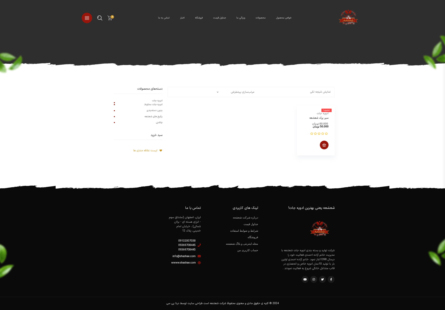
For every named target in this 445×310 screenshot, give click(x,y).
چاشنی (159, 122)
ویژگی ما (240, 18)
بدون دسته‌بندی (155, 110)
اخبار (182, 18)
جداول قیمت (219, 18)
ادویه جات (323, 113)
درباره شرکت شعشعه (245, 217)
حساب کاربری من (247, 250)
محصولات (261, 18)
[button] (303, 112)
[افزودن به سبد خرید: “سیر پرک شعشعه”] (324, 145)
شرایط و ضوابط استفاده (244, 230)
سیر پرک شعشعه (319, 118)
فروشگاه (199, 18)
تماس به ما (164, 18)
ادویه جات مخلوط (153, 104)
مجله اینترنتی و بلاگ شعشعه (242, 243)
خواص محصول (284, 18)
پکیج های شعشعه (153, 116)
